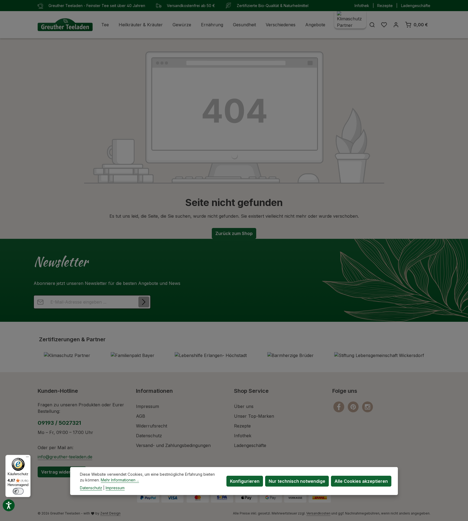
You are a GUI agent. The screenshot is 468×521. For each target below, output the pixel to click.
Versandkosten (318, 513)
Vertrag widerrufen (62, 472)
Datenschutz (149, 435)
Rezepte (385, 5)
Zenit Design (110, 513)
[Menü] (27, 458)
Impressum (147, 406)
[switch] (18, 491)
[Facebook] (339, 406)
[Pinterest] (354, 406)
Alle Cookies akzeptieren (361, 481)
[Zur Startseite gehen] (65, 24)
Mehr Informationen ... (120, 480)
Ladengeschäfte (415, 5)
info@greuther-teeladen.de (65, 456)
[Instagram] (367, 406)
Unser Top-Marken (254, 416)
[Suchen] (372, 24)
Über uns (243, 406)
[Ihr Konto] (396, 24)
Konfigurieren (244, 481)
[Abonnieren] (143, 302)
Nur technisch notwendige (297, 481)
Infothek (362, 5)
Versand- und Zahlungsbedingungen (173, 445)
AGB (140, 416)
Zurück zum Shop (234, 233)
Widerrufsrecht (151, 426)
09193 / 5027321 (59, 423)
